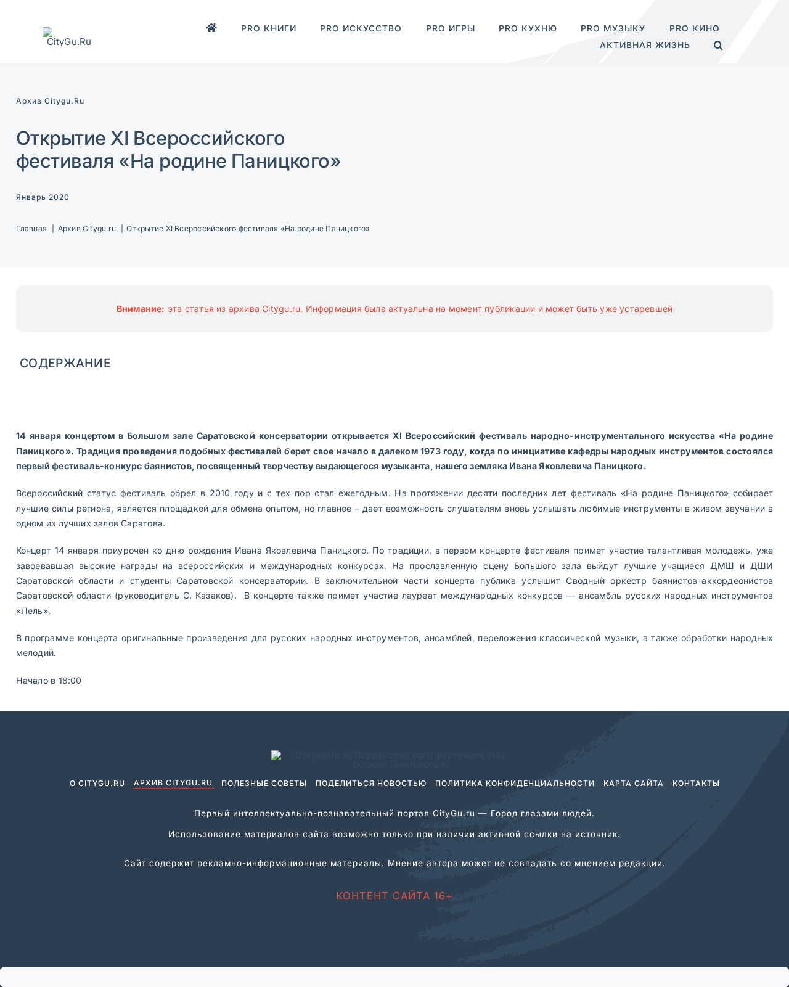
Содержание (65, 363)
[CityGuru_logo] (69, 32)
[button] (719, 45)
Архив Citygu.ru (50, 100)
